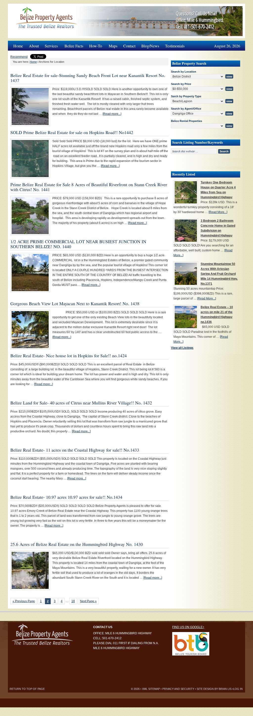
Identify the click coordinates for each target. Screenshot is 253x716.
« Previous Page (24, 601)
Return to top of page (27, 688)
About (34, 45)
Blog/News (150, 45)
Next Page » (88, 601)
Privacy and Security (178, 688)
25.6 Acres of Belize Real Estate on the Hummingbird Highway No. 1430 (76, 544)
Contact (129, 45)
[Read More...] (218, 212)
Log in (238, 688)
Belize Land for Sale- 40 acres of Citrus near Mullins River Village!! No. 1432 (81, 403)
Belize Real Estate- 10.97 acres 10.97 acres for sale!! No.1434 (66, 497)
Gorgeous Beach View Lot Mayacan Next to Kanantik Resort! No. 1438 (74, 303)
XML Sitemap (151, 688)
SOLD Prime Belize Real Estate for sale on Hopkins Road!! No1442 (71, 132)
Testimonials (175, 45)
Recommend (19, 57)
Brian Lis (225, 688)
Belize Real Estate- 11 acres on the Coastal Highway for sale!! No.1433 (74, 450)
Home (18, 45)
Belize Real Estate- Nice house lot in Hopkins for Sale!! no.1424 (68, 355)
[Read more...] (112, 114)
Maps (113, 45)
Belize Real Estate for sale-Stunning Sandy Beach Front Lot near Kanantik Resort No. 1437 (87, 77)
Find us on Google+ (188, 627)
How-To (94, 44)
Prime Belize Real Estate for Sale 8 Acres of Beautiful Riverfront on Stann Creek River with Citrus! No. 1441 (88, 186)
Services (50, 44)
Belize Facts (73, 45)
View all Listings (182, 348)
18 (73, 601)
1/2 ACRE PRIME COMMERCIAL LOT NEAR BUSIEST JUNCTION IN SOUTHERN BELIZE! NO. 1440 (78, 244)
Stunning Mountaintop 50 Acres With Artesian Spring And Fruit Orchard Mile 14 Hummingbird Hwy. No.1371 (219, 273)
